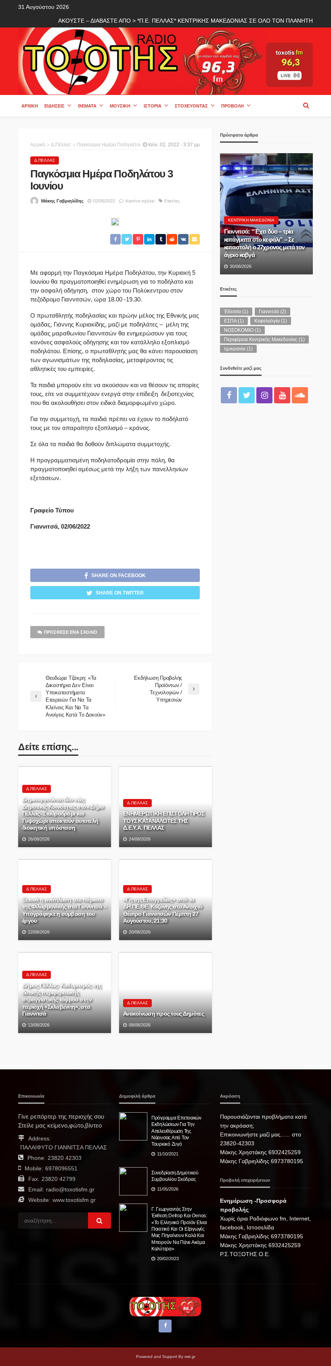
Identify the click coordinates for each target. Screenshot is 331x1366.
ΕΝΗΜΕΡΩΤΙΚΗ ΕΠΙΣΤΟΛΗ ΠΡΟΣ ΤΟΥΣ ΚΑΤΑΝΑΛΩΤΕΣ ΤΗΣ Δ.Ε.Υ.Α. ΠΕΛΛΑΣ (163, 821)
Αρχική (29, 105)
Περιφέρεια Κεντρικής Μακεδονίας (264, 339)
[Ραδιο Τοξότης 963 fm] (142, 60)
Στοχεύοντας (191, 105)
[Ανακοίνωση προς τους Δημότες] (165, 992)
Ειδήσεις (54, 105)
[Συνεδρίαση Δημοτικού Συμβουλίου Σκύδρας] (133, 1181)
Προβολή (232, 105)
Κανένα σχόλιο (140, 200)
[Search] (306, 105)
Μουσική (120, 105)
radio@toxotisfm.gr (70, 1189)
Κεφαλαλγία (270, 321)
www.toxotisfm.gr (74, 1200)
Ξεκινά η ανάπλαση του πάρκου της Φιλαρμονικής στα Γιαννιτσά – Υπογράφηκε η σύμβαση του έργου (64, 910)
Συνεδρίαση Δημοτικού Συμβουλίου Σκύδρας (175, 1176)
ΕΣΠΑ (234, 321)
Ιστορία (152, 105)
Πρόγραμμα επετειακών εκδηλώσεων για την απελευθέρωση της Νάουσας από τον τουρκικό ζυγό (176, 1131)
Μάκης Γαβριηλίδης (62, 200)
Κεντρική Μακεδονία (251, 220)
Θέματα (87, 105)
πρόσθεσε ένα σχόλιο (70, 632)
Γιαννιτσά (272, 311)
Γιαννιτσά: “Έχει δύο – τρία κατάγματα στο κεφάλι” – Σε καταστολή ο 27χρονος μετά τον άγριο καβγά (264, 243)
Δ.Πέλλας (44, 160)
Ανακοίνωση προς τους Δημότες (163, 1014)
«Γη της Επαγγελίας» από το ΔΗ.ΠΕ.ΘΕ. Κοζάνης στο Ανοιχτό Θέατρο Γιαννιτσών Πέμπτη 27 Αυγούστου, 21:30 (162, 910)
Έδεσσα (236, 311)
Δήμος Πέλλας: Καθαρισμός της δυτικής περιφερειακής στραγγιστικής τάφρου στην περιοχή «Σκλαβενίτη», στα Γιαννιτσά (61, 999)
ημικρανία (238, 349)
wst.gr (189, 1356)
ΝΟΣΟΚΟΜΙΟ (242, 330)
